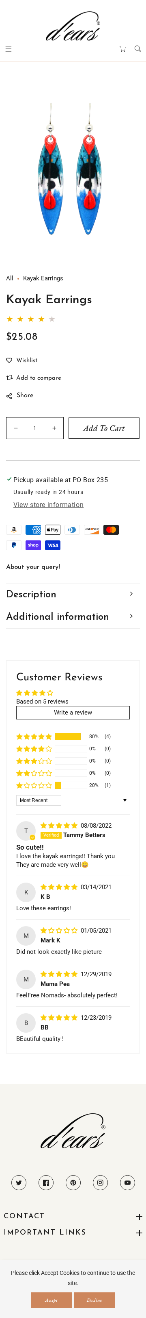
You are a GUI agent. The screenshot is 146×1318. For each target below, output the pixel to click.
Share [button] (25, 395)
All (9, 278)
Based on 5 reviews (42, 701)
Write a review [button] (73, 712)
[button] (8, 48)
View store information (48, 505)
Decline (94, 1300)
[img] (60, 825)
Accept (51, 1300)
